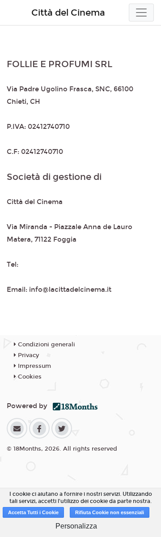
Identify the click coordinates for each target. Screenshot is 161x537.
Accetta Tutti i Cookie (33, 512)
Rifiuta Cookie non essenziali (109, 512)
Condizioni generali (45, 344)
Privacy (27, 355)
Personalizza (76, 526)
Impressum (33, 366)
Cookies (29, 376)
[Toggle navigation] (141, 12)
